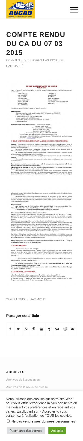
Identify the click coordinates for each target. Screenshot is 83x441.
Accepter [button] (57, 430)
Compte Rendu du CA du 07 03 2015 (35, 43)
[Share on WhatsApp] (26, 328)
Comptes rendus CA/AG (24, 60)
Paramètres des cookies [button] (26, 430)
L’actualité (15, 66)
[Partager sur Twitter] (18, 328)
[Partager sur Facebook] (10, 328)
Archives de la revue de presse (27, 387)
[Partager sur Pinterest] (34, 328)
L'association (53, 60)
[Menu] (70, 9)
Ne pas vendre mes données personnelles (43, 421)
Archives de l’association (23, 379)
